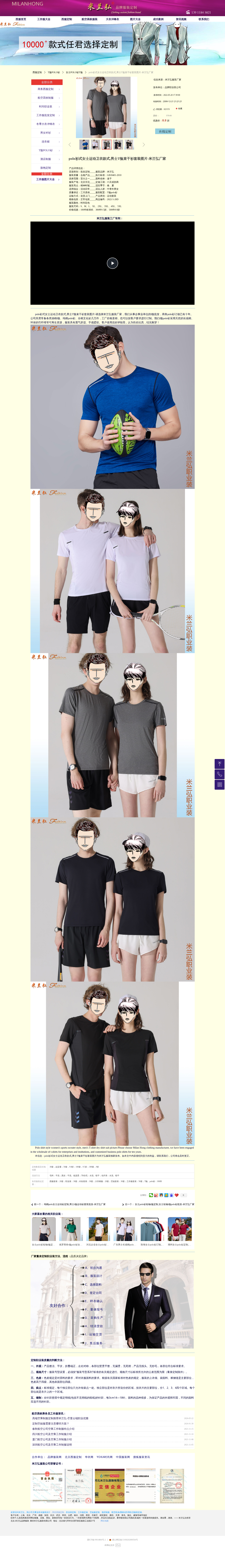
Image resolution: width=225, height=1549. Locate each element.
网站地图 (105, 1520)
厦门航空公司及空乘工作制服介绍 (52, 1432)
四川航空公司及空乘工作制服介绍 (52, 1427)
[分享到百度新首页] (171, 1195)
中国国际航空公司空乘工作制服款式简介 (56, 1443)
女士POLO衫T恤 (74, 72)
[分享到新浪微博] (156, 1195)
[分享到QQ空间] (166, 1195)
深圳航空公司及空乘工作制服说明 (52, 1438)
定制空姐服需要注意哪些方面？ (50, 1417)
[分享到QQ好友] (161, 1195)
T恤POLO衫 (54, 72)
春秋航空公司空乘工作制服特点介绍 (53, 1422)
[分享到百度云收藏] (177, 1195)
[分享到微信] (151, 1195)
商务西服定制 (58, 1512)
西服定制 (37, 72)
